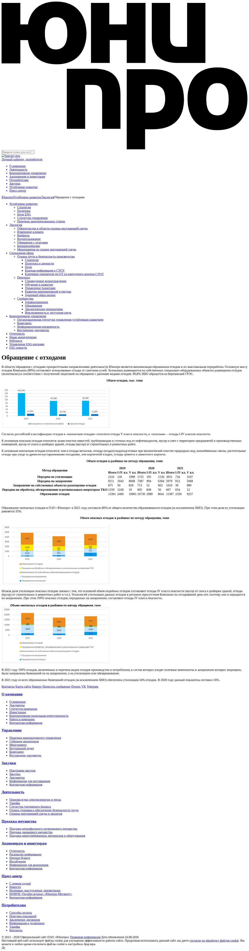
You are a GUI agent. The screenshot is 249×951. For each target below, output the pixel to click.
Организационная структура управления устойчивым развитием (60, 319)
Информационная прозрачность (38, 326)
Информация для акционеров (28, 865)
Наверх (37, 686)
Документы (17, 705)
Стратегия (24, 207)
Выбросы (23, 235)
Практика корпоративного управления (35, 737)
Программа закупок (22, 770)
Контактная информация (25, 722)
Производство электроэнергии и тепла (35, 799)
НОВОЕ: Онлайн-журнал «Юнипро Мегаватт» (40, 894)
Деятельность (13, 792)
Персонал (23, 277)
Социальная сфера (21, 253)
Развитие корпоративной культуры (48, 291)
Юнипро (7, 197)
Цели (28, 267)
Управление (12, 730)
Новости (15, 887)
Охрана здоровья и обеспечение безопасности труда (43, 810)
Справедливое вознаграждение (45, 281)
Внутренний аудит (21, 748)
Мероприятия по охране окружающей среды (46, 249)
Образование (33, 305)
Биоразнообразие (28, 246)
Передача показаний (22, 916)
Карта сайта (23, 686)
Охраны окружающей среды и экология (35, 813)
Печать (76, 686)
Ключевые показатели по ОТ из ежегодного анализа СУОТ (64, 274)
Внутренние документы (33, 330)
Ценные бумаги (19, 858)
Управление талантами (40, 288)
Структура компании (23, 708)
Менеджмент (18, 744)
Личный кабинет (22, 159)
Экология (47, 197)
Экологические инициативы (44, 309)
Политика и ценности (39, 263)
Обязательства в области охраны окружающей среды (52, 228)
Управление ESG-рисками (26, 344)
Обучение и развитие (39, 284)
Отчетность (17, 333)
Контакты (8, 686)
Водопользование (29, 239)
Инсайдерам (17, 861)
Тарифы (14, 803)
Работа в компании (22, 719)
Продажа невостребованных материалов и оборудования (47, 835)
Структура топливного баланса (30, 806)
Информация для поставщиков (29, 781)
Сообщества (25, 298)
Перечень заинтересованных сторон (41, 221)
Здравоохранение (36, 302)
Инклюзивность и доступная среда (48, 312)
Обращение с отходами (32, 242)
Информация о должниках (27, 923)
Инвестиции (17, 712)
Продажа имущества (19, 821)
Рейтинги (15, 340)
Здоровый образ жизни (40, 295)
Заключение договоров (24, 919)
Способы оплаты (20, 912)
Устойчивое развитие (27, 197)
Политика (23, 211)
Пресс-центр (12, 876)
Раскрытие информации (25, 854)
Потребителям (14, 905)
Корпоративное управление (27, 316)
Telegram (92, 686)
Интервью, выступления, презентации (34, 890)
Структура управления (32, 218)
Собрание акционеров (24, 741)
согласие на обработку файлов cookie (214, 940)
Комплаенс (24, 323)
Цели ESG (24, 214)
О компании (12, 694)
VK (83, 686)
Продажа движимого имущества (31, 832)
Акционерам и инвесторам (24, 843)
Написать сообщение (56, 686)
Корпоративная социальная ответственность (38, 715)
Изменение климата (30, 232)
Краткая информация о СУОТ (45, 270)
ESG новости (18, 347)
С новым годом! (20, 883)
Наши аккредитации (23, 337)
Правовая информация (85, 937)
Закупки (9, 763)
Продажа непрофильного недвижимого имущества (43, 828)
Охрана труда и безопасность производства (46, 256)
